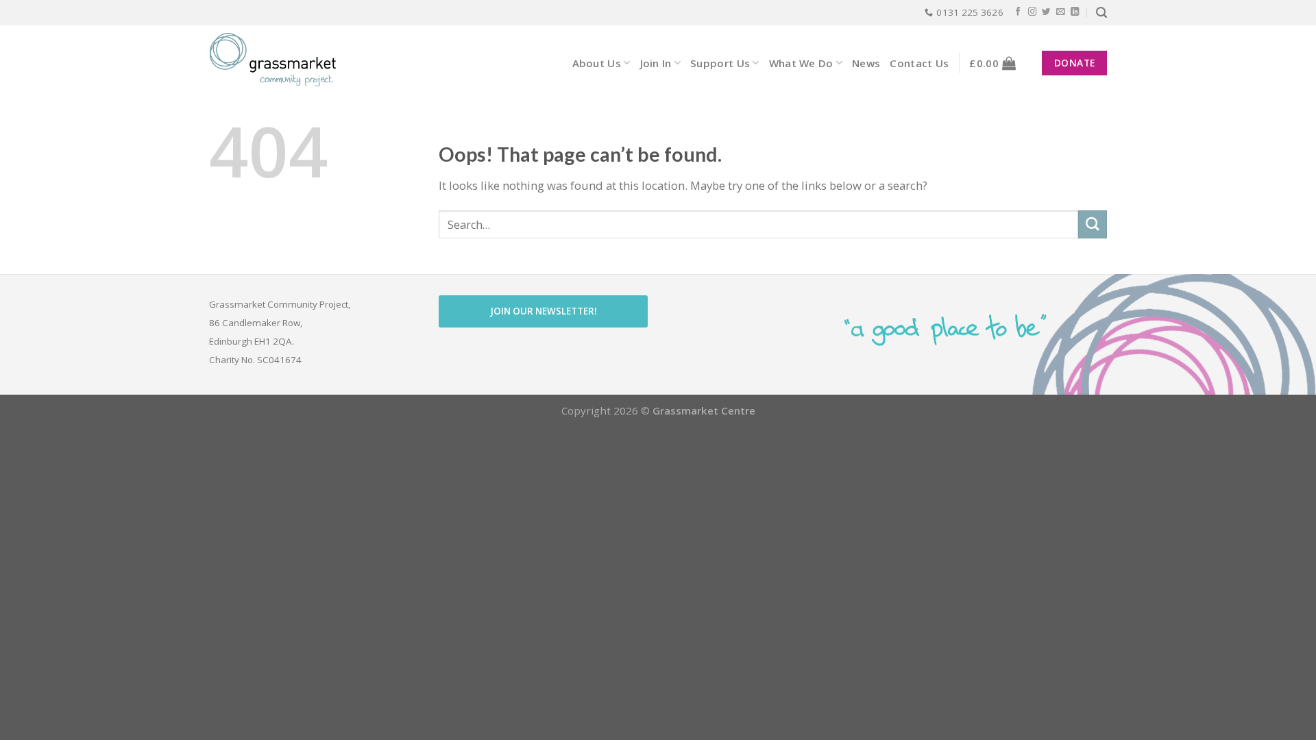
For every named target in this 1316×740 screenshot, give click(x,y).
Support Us (720, 63)
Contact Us (919, 63)
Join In (656, 63)
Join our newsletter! (543, 311)
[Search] (1101, 13)
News (866, 63)
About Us (596, 63)
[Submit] (1092, 224)
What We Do (801, 63)
